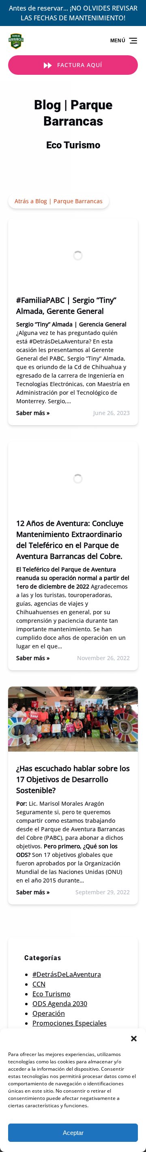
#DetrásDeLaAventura (66, 974)
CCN (38, 984)
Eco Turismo (51, 993)
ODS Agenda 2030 (59, 1003)
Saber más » (32, 413)
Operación (48, 1013)
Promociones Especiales (69, 1023)
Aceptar (73, 1132)
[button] (134, 1039)
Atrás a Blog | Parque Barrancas (59, 201)
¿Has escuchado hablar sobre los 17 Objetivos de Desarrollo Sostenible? (73, 779)
